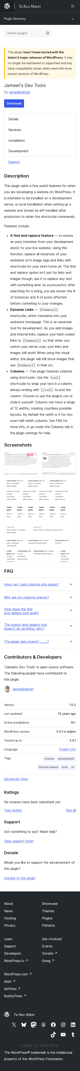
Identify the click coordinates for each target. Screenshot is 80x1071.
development (66, 758)
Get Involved (52, 939)
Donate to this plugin (19, 878)
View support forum (19, 841)
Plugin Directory (15, 18)
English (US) (67, 749)
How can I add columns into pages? (31, 584)
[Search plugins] (47, 33)
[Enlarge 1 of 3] (33, 457)
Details (13, 119)
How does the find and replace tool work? (21, 611)
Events (47, 946)
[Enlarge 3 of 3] (70, 484)
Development (18, 151)
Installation (16, 140)
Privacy (9, 925)
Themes (48, 911)
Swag (48, 961)
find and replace (48, 767)
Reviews (14, 130)
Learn (8, 939)
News (8, 911)
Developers (12, 953)
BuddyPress (15, 996)
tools (65, 767)
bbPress (12, 989)
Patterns (48, 925)
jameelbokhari (19, 92)
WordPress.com (18, 974)
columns (49, 758)
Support (14, 162)
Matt (10, 981)
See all (71, 810)
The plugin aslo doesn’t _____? (26, 642)
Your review (13, 810)
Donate (49, 953)
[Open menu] (73, 6)
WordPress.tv (16, 961)
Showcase (50, 904)
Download (14, 103)
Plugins (47, 918)
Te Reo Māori (24, 1015)
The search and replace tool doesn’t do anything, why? (25, 627)
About (8, 904)
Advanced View (16, 779)
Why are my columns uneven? (26, 597)
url (72, 767)
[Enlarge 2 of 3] (70, 457)
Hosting (10, 918)
